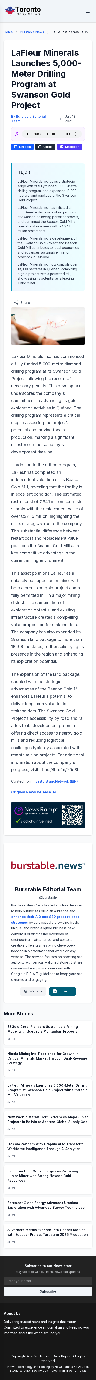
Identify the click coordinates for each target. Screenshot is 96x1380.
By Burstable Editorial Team (28, 118)
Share (25, 303)
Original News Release (31, 792)
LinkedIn (25, 146)
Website (36, 991)
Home (8, 32)
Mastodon (72, 146)
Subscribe (48, 1291)
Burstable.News (32, 32)
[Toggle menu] (87, 11)
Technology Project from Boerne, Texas (58, 1370)
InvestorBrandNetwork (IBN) (55, 781)
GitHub (48, 146)
